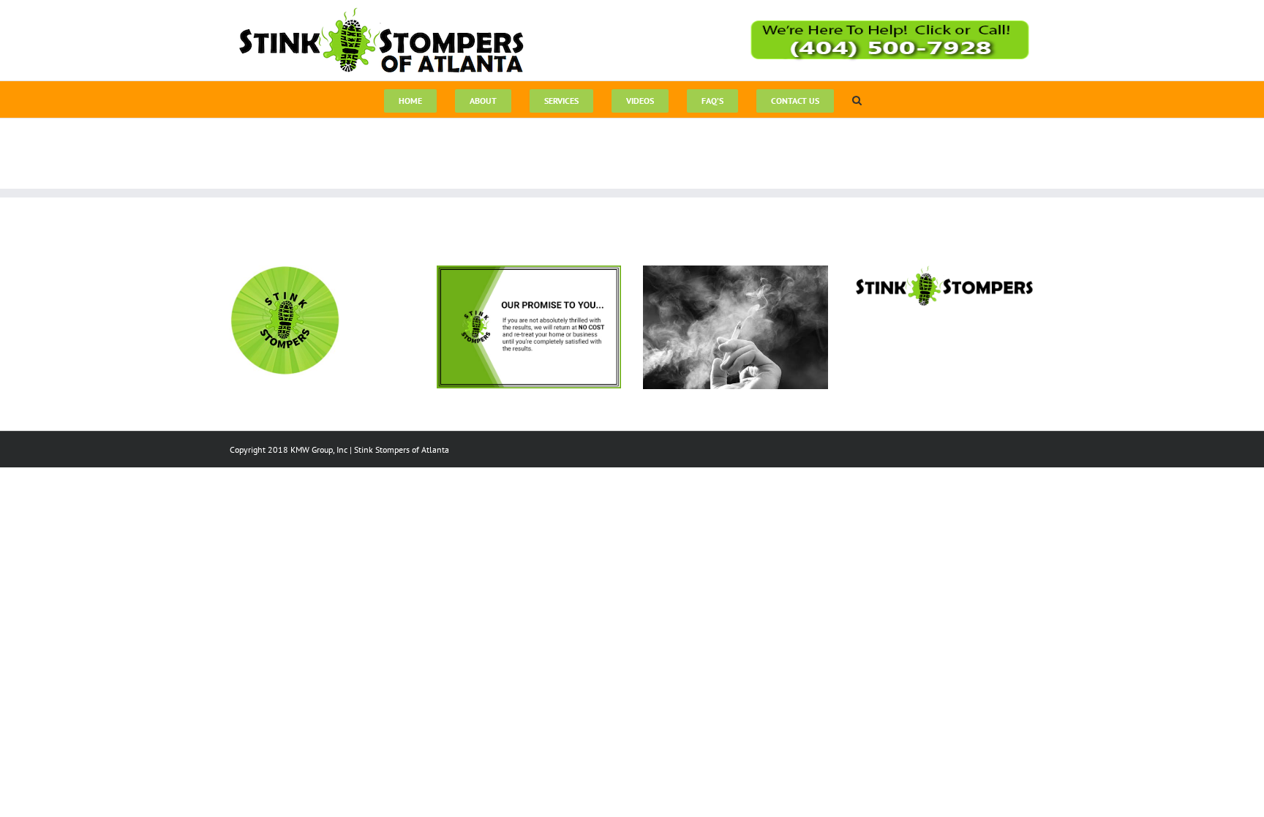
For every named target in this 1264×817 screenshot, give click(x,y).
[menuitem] (410, 99)
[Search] (857, 99)
